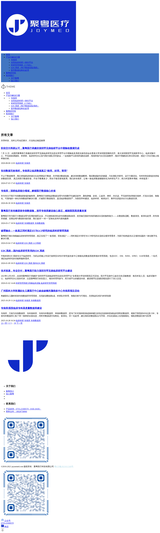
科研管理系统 (22, 283)
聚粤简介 (10, 391)
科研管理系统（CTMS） (21, 65)
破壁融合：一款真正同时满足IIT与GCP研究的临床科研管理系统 (35, 230)
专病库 (14, 60)
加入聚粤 (10, 394)
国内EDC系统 (39, 263)
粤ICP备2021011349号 (63, 466)
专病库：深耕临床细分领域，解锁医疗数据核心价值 (28, 190)
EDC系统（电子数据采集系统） (25, 68)
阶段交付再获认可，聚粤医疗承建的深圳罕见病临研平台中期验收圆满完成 (40, 148)
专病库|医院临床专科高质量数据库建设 (21, 308)
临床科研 (20, 163)
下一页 (19, 323)
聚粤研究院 (11, 73)
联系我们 (10, 75)
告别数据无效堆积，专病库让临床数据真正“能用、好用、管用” (34, 170)
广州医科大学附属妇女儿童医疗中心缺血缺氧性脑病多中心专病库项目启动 (40, 290)
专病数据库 (29, 223)
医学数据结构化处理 (20, 70)
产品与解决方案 (13, 57)
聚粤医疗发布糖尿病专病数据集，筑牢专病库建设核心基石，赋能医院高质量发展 (43, 210)
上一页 (4, 323)
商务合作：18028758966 (16, 411)
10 (15, 323)
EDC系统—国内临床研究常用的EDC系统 (22, 250)
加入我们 (15, 81)
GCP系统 (37, 243)
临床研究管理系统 (49, 283)
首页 (8, 54)
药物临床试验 (34, 283)
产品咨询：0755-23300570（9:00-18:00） (23, 409)
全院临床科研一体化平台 (22, 62)
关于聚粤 (15, 78)
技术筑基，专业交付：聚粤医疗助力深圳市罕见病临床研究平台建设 (36, 270)
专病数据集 (40, 223)
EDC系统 (28, 243)
